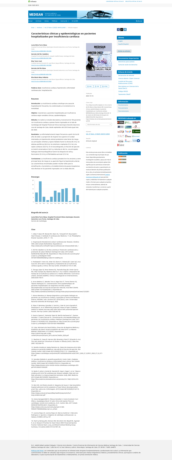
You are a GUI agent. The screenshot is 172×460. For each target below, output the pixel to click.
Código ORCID (123, 91)
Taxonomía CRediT (124, 94)
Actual (30, 21)
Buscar (139, 21)
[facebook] (118, 30)
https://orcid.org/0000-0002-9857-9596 (41, 58)
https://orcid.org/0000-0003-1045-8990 (41, 65)
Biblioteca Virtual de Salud (133, 1)
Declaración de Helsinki (126, 75)
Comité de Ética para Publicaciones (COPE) (125, 82)
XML (90, 86)
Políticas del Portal (37, 451)
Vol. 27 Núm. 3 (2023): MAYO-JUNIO (55, 27)
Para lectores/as (123, 105)
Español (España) (123, 44)
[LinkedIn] (125, 30)
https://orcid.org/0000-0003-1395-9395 (41, 51)
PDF (97, 86)
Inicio (32, 27)
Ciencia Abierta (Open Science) (128, 78)
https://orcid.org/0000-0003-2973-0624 (41, 81)
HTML (106, 86)
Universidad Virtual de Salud (115, 1)
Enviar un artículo (124, 51)
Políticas (54, 21)
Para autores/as (123, 108)
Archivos (38, 21)
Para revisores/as (123, 111)
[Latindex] (120, 133)
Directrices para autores (126, 62)
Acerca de (64, 21)
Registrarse (134, 8)
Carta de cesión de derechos (127, 65)
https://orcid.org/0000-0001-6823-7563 (41, 74)
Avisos (46, 21)
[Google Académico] (128, 133)
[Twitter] (121, 30)
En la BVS (75, 21)
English (120, 41)
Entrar (142, 8)
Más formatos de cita (93, 124)
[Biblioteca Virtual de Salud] (120, 128)
